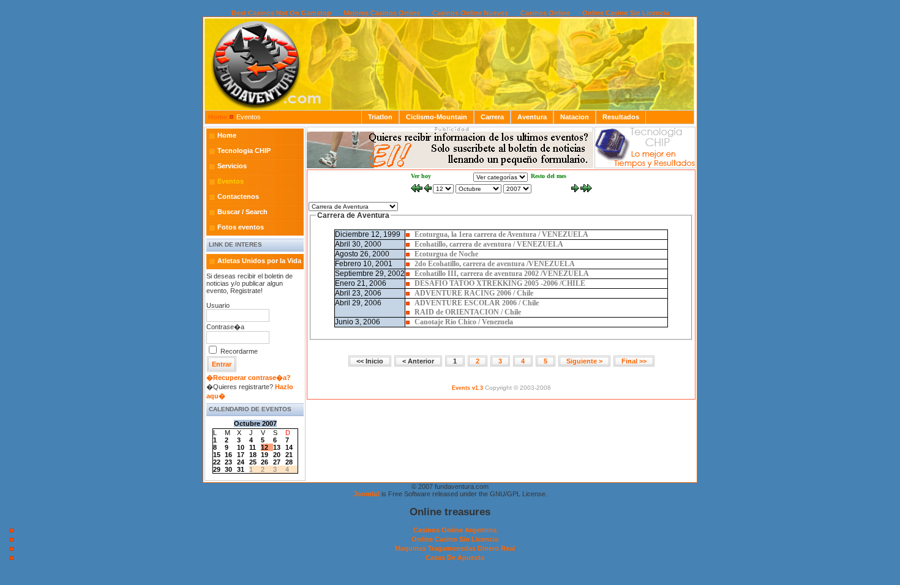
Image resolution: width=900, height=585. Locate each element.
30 (228, 469)
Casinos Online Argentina (455, 530)
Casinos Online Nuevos (470, 13)
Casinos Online (545, 13)
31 (240, 469)
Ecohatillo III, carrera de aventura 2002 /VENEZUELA (501, 273)
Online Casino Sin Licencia (625, 13)
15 (216, 454)
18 (253, 454)
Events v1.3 (467, 388)
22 (216, 462)
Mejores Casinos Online (381, 13)
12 (264, 447)
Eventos (230, 181)
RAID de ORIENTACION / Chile (467, 312)
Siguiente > (584, 361)
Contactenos (238, 196)
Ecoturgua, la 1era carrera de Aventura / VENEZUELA (501, 234)
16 (228, 454)
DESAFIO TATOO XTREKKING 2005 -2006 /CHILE (499, 283)
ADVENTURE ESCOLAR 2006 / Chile (476, 303)
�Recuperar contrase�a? (248, 377)
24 (240, 462)
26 (264, 462)
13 (276, 447)
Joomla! (366, 493)
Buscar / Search (242, 211)
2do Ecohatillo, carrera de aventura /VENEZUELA (494, 263)
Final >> (634, 361)
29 (216, 469)
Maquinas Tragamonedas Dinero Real (455, 548)
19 (264, 454)
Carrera (492, 117)
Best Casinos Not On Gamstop (281, 13)
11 (252, 447)
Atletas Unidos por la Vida (259, 260)
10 (240, 447)
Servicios (232, 166)
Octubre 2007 (255, 423)
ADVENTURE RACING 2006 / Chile (473, 293)
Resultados (620, 117)
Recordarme (239, 351)
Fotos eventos (240, 227)
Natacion (574, 117)
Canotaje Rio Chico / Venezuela (463, 322)
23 (228, 462)
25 (253, 462)
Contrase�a (225, 326)
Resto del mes (548, 176)
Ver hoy (421, 176)
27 (276, 462)
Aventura (532, 117)
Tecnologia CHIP (244, 150)
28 (289, 462)
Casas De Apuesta (455, 557)
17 (240, 454)
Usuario (218, 305)
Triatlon (380, 117)
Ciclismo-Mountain (436, 117)
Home (217, 117)
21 (289, 454)
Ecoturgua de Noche (446, 254)
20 (276, 454)
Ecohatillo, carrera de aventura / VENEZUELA (488, 244)
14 (289, 447)
